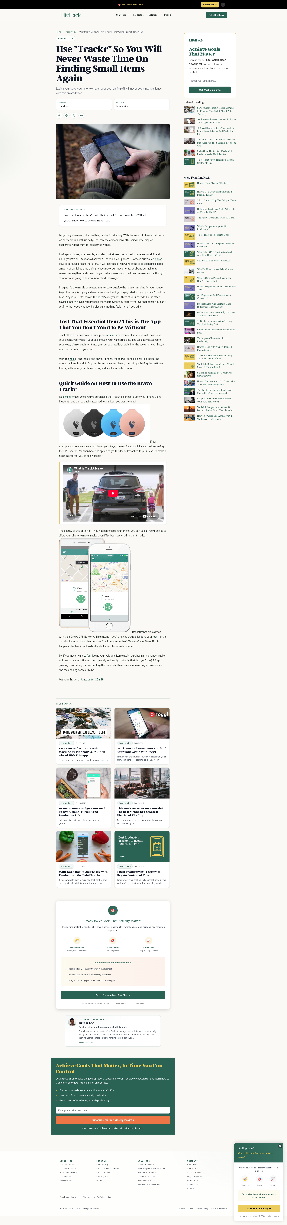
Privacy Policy (202, 1208)
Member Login (193, 1184)
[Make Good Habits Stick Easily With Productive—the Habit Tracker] (83, 846)
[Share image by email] (145, 409)
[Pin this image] (128, 409)
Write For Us (192, 1180)
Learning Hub (102, 1176)
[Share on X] (74, 115)
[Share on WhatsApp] (139, 409)
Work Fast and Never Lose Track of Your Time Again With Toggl (141, 750)
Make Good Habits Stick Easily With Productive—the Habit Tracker (83, 873)
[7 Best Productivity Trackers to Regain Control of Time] (142, 846)
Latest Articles (194, 1172)
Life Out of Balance (146, 1176)
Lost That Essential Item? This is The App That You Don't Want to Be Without (105, 214)
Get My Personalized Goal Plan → (113, 995)
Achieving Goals (67, 1180)
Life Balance (65, 1176)
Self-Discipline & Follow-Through (152, 1168)
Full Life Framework (68, 1172)
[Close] (223, 5)
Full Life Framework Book (107, 1168)
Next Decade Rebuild (147, 1180)
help (72, 358)
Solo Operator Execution (149, 1184)
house (158, 259)
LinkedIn (110, 1197)
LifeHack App (102, 1164)
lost (155, 636)
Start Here (121, 14)
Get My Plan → (210, 4)
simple (67, 396)
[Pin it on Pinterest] (67, 115)
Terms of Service (185, 1208)
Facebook (64, 1197)
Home (58, 31)
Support (191, 1188)
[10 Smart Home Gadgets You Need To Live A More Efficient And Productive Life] (83, 783)
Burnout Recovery (146, 1164)
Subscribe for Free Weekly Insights (113, 1120)
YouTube (101, 1197)
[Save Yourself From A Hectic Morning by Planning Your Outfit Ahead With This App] (83, 723)
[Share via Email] (81, 115)
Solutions (153, 14)
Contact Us (192, 1168)
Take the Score (217, 15)
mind (112, 335)
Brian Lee (63, 106)
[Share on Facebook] (59, 115)
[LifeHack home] (70, 15)
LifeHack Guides (67, 1164)
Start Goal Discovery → (258, 1208)
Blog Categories (194, 1176)
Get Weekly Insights (210, 89)
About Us (191, 1164)
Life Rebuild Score (68, 1168)
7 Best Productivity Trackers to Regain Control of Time (139, 873)
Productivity (70, 31)
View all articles (86, 1042)
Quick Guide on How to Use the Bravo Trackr (87, 220)
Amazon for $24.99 (92, 679)
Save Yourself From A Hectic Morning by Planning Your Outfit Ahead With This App (82, 752)
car (99, 297)
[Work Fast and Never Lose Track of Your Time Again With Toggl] (142, 723)
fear (89, 655)
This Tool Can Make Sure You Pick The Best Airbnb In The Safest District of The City (140, 812)
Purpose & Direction (147, 1172)
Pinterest (87, 1197)
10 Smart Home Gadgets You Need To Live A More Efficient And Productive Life (82, 812)
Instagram (75, 1197)
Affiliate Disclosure (218, 1208)
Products (137, 14)
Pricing (167, 14)
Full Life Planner (103, 1172)
